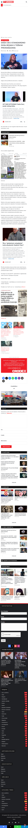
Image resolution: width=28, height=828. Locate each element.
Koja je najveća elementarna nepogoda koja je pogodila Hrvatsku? (8, 463)
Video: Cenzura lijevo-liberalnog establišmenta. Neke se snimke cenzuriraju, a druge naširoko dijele (7, 681)
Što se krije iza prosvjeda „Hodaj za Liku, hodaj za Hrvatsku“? (15, 5)
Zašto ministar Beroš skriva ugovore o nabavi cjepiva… (20, 680)
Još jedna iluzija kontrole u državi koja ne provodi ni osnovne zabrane (7, 598)
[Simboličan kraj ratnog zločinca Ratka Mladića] (4, 137)
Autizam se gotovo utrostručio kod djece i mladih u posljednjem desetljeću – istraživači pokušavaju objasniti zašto (20, 580)
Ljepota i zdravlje (5, 701)
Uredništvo (14, 386)
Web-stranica (4, 440)
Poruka (3, 622)
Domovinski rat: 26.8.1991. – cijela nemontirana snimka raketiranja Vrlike (17, 143)
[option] (14, 398)
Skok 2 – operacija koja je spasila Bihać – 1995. (13, 402)
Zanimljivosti (4, 698)
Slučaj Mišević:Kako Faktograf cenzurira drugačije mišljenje (5, 349)
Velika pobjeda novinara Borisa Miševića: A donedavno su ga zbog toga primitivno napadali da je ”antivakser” (18, 331)
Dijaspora (4, 720)
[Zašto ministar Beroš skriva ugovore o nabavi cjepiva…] (21, 674)
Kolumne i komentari (6, 707)
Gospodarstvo (5, 722)
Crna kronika (4, 718)
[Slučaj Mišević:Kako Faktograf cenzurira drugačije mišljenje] (6, 344)
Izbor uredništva (8, 37)
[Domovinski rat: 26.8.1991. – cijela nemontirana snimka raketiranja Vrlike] (4, 142)
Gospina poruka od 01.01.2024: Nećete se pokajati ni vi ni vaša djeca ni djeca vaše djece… (10, 457)
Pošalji (3, 640)
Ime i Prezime (5, 611)
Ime (2, 429)
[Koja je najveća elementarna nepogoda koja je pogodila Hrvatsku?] (23, 463)
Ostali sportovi (5, 743)
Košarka (3, 741)
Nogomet (4, 735)
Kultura (3, 726)
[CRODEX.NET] (8, 2)
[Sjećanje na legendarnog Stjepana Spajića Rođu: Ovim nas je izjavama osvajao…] (23, 544)
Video (3, 694)
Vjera (3, 730)
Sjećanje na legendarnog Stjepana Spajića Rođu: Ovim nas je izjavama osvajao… (9, 544)
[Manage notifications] (25, 825)
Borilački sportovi (5, 739)
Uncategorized (5, 724)
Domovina (7, 397)
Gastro (3, 705)
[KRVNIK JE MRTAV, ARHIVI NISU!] (21, 493)
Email (3, 616)
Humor (3, 703)
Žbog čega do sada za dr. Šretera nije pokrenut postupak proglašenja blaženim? (10, 550)
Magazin (3, 696)
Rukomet (4, 745)
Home (3, 37)
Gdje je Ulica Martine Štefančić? (19, 597)
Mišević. (24, 287)
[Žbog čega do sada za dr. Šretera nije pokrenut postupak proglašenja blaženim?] (23, 550)
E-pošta (2, 435)
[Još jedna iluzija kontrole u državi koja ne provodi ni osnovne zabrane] (7, 591)
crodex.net (3, 318)
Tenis (3, 737)
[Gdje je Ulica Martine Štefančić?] (21, 591)
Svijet (3, 716)
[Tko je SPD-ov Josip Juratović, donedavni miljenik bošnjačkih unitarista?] (7, 655)
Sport (3, 732)
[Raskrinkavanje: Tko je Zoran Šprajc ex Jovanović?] (23, 469)
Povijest (3, 728)
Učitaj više (14, 482)
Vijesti (3, 711)
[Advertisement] (14, 21)
